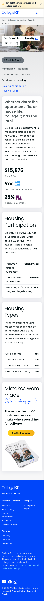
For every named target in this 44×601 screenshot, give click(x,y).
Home (4, 20)
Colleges (11, 20)
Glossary (6, 505)
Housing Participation (14, 86)
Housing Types (10, 90)
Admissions (8, 68)
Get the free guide (21, 433)
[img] (10, 13)
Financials (22, 68)
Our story (6, 536)
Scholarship (7, 520)
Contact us (7, 543)
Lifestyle (25, 74)
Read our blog (8, 509)
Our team (6, 539)
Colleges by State (9, 524)
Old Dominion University (25, 20)
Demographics (10, 74)
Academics (8, 80)
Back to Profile (14, 60)
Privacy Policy (18, 591)
